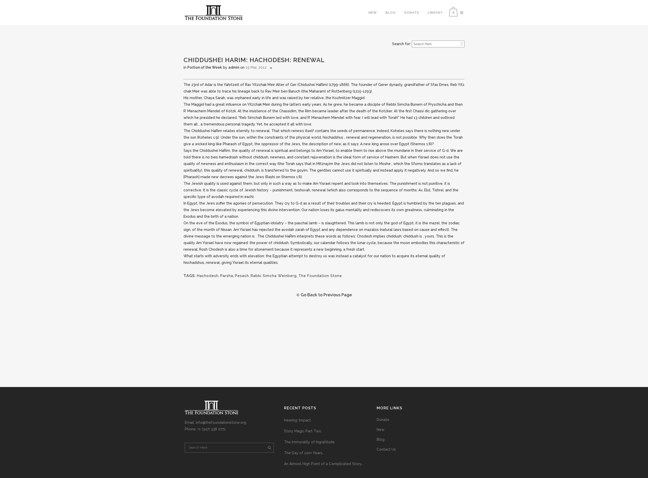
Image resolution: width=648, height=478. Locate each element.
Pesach (242, 276)
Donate (383, 420)
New (380, 430)
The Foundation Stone (320, 276)
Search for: (401, 44)
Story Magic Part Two (302, 431)
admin (233, 67)
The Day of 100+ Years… (304, 453)
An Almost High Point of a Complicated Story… (323, 464)
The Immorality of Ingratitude (309, 442)
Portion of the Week (204, 67)
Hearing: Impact (297, 420)
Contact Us (386, 449)
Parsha (226, 276)
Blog (380, 439)
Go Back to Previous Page (326, 294)
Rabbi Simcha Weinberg (274, 276)
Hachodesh (207, 276)
